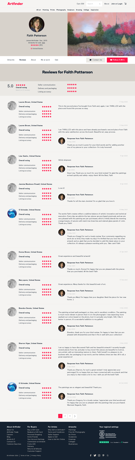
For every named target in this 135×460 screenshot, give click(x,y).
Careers (10, 434)
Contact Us (11, 441)
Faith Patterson (37, 35)
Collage (86, 10)
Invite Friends (32, 437)
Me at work (45, 60)
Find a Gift (31, 444)
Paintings (72, 430)
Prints (52, 10)
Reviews (22, 60)
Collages (72, 441)
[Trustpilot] (113, 442)
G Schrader (23, 210)
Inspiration (95, 10)
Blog (8, 437)
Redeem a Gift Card (35, 432)
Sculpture (70, 10)
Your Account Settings (35, 439)
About (106, 4)
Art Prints (72, 434)
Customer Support (34, 451)
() (118, 60)
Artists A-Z (11, 439)
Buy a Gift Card (33, 430)
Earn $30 (80, 4)
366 (43, 43)
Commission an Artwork (36, 441)
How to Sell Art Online (56, 439)
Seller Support (53, 434)
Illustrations (73, 444)
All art (38, 10)
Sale (56, 60)
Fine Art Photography (77, 432)
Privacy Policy (36, 455)
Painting (46, 10)
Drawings (72, 439)
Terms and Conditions (56, 432)
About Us (10, 430)
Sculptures (73, 437)
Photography (61, 10)
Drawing (79, 10)
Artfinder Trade (12, 432)
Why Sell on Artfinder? (56, 430)
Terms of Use (25, 455)
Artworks (10, 60)
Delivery (30, 446)
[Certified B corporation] (107, 434)
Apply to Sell (52, 437)
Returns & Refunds (34, 449)
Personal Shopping (34, 434)
